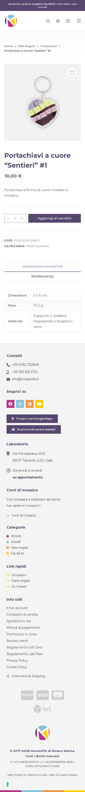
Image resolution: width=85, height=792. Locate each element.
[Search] (48, 21)
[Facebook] (10, 404)
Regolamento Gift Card (24, 647)
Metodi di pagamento (23, 628)
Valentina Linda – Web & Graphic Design (52, 774)
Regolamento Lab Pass (24, 654)
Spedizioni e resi (19, 621)
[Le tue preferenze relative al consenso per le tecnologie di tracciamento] (7, 784)
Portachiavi (37, 246)
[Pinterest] (30, 404)
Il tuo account (17, 608)
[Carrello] (67, 21)
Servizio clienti (17, 641)
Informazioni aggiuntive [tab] (42, 266)
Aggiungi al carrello (54, 218)
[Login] (58, 21)
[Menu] (79, 21)
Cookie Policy (17, 667)
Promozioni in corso (22, 634)
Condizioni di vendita (22, 614)
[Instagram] (20, 404)
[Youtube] (39, 404)
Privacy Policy (17, 660)
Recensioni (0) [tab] (42, 276)
